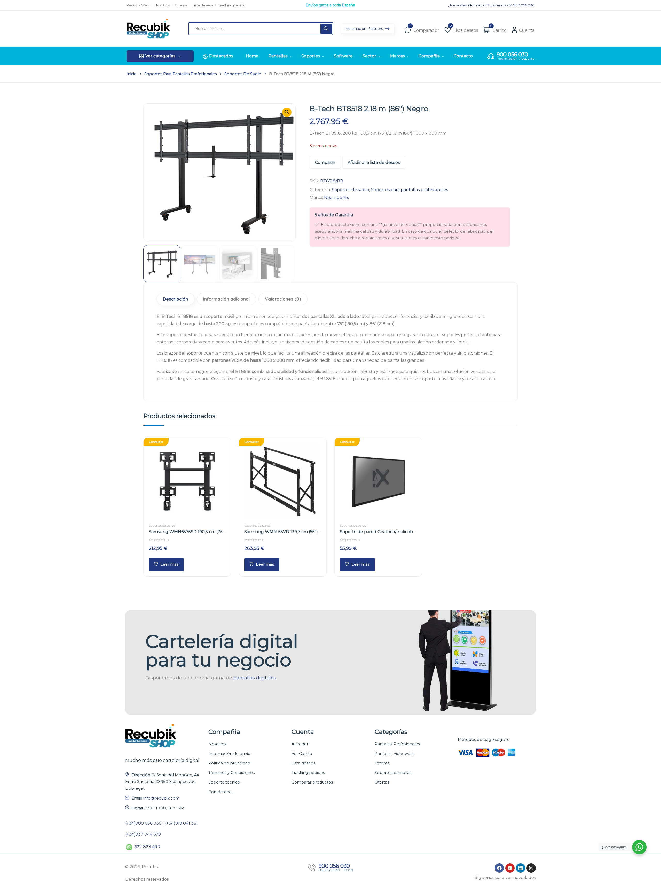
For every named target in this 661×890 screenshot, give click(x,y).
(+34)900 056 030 (143, 823)
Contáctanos (220, 791)
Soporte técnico (224, 782)
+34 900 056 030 (520, 5)
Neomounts (336, 197)
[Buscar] (326, 29)
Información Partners (364, 28)
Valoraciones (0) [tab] (283, 299)
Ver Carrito (302, 753)
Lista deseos (202, 5)
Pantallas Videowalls (394, 753)
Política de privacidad (229, 763)
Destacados (221, 55)
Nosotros (162, 5)
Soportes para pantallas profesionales (180, 74)
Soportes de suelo (242, 74)
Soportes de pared (162, 525)
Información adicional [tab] (226, 299)
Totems (382, 763)
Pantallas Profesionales (397, 743)
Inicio (132, 74)
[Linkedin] (520, 868)
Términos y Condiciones (231, 772)
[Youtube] (510, 868)
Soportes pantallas (393, 772)
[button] (287, 112)
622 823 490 (147, 846)
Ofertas (382, 782)
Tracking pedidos (308, 772)
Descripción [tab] (175, 299)
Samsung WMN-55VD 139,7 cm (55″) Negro (281, 532)
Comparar (325, 162)
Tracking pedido (232, 5)
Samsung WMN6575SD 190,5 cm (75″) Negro (187, 532)
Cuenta (181, 5)
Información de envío (229, 753)
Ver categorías (160, 55)
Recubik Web (138, 5)
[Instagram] (531, 868)
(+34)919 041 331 (181, 823)
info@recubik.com (161, 798)
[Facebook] (499, 868)
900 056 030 (512, 54)
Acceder (300, 743)
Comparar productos (312, 782)
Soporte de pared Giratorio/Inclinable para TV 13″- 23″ (378, 532)
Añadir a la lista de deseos (374, 162)
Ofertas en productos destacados (330, 5)
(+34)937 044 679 (143, 834)
